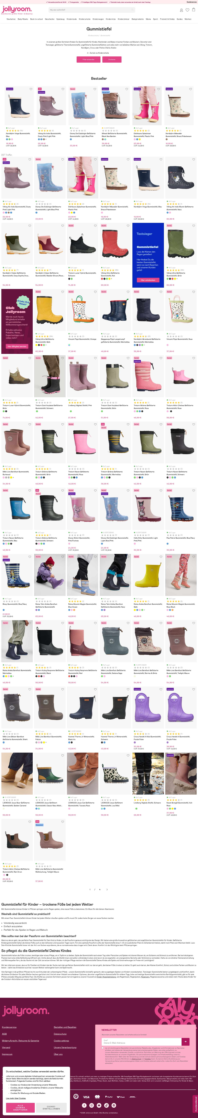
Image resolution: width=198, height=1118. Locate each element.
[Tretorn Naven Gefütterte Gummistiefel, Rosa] (69, 477)
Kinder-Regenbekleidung (106, 977)
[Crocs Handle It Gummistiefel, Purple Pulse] (168, 742)
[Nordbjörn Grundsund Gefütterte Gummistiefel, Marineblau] (135, 345)
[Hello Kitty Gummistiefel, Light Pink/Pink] (135, 544)
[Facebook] (84, 1105)
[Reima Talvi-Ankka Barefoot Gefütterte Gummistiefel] (36, 610)
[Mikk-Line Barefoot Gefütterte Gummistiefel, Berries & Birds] (135, 676)
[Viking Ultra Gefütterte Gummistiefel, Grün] (107, 279)
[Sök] (132, 9)
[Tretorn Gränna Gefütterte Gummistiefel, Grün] (137, 411)
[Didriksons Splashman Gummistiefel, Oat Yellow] (72, 213)
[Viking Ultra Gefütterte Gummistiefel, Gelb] (109, 279)
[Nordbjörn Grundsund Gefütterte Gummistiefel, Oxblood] (140, 345)
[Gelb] (140, 139)
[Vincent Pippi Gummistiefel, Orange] (69, 345)
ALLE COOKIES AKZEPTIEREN (20, 1108)
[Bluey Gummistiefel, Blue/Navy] (4, 610)
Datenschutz (60, 1034)
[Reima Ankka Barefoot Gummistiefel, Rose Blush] (140, 610)
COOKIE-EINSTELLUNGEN (51, 1108)
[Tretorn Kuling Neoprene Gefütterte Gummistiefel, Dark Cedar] (44, 676)
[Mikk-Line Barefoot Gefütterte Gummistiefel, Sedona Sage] (102, 676)
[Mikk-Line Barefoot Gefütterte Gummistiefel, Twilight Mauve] (104, 676)
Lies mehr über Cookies (16, 1098)
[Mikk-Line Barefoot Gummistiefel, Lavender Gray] (9, 477)
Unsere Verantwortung (65, 1047)
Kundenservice (192, 2)
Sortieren (111, 59)
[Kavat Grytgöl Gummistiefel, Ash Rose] (168, 809)
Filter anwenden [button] (88, 59)
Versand (6, 1047)
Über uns (58, 1054)
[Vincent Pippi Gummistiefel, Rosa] (168, 345)
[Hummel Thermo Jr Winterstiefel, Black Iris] (69, 742)
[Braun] (44, 139)
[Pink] (12, 139)
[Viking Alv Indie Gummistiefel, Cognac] (9, 213)
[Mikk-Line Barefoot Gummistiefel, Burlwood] (4, 477)
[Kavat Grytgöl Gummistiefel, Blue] (175, 809)
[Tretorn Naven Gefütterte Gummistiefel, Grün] (72, 477)
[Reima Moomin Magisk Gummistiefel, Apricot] (74, 610)
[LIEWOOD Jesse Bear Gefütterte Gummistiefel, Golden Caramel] (4, 809)
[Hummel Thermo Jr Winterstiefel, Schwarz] (72, 742)
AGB (4, 1034)
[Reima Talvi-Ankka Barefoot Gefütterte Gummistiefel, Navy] (39, 610)
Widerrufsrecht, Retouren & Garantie (20, 1040)
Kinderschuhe (93, 35)
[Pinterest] (114, 1105)
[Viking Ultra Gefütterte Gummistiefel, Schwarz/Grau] (104, 279)
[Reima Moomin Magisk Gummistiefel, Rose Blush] (72, 610)
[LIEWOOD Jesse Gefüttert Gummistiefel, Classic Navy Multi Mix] (36, 809)
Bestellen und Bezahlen (65, 1027)
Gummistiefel (105, 35)
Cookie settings (61, 1040)
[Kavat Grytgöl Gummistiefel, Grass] (170, 809)
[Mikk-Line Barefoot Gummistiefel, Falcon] (6, 477)
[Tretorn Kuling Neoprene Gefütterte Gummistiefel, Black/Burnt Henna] (41, 676)
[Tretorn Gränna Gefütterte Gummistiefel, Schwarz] (142, 411)
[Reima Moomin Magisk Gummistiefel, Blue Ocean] (69, 610)
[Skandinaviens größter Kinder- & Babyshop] (17, 9)
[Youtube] (99, 1105)
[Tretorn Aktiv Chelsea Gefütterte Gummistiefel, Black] (171, 411)
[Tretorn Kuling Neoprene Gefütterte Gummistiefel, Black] (36, 676)
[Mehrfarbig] (105, 139)
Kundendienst (196, 1104)
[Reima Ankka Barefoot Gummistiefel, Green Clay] (142, 610)
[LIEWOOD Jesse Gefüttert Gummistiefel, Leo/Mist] (39, 809)
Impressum (7, 1054)
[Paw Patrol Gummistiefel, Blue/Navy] (168, 544)
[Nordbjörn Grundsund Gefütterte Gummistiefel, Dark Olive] (142, 345)
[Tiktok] (106, 1105)
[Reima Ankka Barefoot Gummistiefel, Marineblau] (137, 610)
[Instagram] (91, 1105)
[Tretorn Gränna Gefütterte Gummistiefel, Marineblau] (140, 411)
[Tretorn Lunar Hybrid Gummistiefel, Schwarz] (69, 279)
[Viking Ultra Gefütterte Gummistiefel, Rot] (102, 279)
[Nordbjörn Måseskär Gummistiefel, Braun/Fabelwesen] (102, 213)
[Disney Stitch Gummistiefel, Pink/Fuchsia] (69, 544)
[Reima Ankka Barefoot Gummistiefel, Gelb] (135, 610)
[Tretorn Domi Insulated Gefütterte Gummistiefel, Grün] (37, 411)
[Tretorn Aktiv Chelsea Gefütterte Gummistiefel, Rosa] (168, 411)
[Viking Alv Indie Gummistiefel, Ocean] (11, 213)
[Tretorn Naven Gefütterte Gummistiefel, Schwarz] (74, 477)
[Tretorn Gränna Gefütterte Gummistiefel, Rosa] (135, 411)
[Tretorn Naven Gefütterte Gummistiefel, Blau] (77, 477)
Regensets (145, 977)
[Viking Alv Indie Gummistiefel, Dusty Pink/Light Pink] (4, 213)
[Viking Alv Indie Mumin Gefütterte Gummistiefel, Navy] (168, 213)
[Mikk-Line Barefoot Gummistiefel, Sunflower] (11, 477)
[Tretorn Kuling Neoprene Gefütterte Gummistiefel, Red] (39, 676)
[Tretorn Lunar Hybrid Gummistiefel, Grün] (72, 279)
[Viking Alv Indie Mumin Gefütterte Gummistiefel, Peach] (170, 213)
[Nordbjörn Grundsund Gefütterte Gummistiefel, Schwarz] (137, 345)
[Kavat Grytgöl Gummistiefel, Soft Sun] (172, 809)
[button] (187, 10)
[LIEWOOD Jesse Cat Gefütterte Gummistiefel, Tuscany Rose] (69, 809)
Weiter (107, 890)
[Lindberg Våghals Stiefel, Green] (71, 411)
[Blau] (7, 139)
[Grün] (9, 139)
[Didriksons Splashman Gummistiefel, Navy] (74, 213)
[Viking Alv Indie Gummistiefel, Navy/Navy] (6, 213)
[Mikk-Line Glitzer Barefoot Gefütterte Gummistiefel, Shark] (4, 742)
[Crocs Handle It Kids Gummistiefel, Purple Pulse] (135, 742)
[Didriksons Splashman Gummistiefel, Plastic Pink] (69, 213)
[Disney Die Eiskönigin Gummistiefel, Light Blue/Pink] (102, 544)
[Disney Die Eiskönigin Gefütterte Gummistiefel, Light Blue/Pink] (36, 213)
